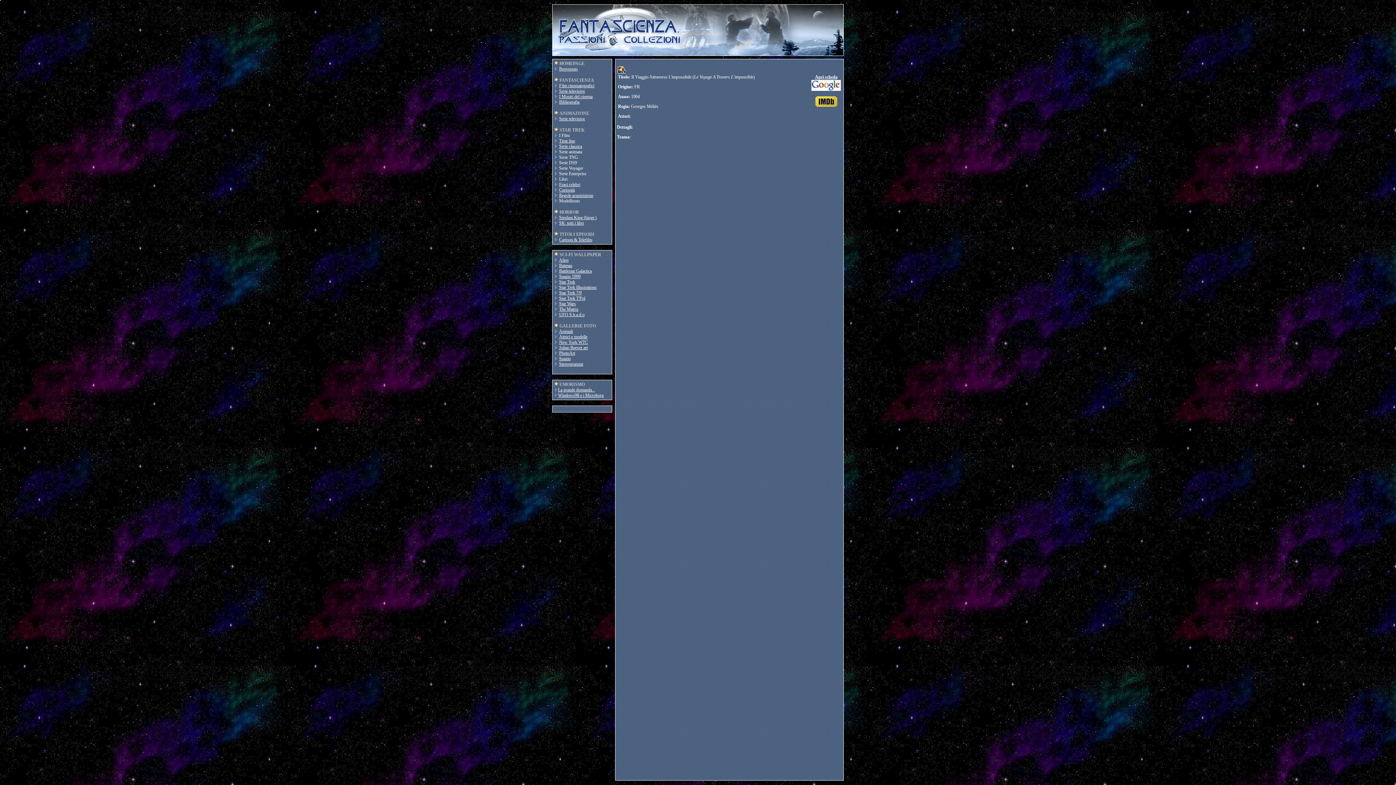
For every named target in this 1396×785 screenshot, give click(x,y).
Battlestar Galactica (575, 271)
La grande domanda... (576, 389)
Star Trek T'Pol (572, 298)
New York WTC (573, 342)
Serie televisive (572, 91)
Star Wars (567, 303)
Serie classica (570, 146)
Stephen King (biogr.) (578, 217)
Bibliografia (569, 102)
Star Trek (567, 282)
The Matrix (568, 309)
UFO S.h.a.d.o (572, 314)
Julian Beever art (573, 347)
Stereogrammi (571, 364)
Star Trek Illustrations (578, 287)
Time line (567, 141)
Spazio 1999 (570, 276)
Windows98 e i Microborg (581, 395)
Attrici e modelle (573, 336)
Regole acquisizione (576, 195)
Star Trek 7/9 (570, 292)
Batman (565, 265)
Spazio (565, 358)
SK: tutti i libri (571, 223)
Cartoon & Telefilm (575, 239)
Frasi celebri (569, 184)
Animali (566, 331)
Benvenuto (568, 69)
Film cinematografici (576, 85)
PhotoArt (567, 353)
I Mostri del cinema (576, 96)
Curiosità (567, 190)
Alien (564, 260)
